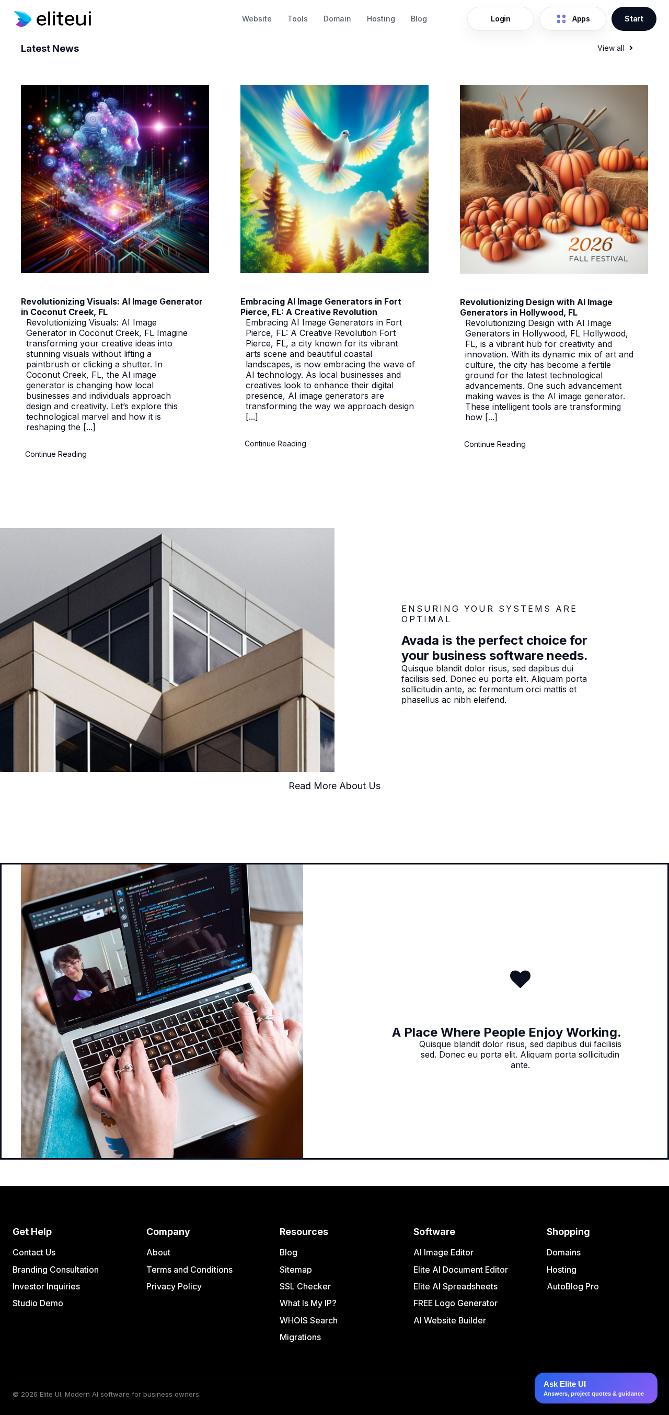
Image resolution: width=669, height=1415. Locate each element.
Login (501, 18)
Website (257, 18)
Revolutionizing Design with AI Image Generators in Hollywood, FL (536, 307)
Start (634, 18)
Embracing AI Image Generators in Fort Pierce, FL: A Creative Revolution (320, 306)
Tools (297, 18)
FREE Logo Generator (455, 1303)
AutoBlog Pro (573, 1286)
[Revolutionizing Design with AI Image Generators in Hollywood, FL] (554, 270)
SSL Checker (305, 1286)
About (158, 1252)
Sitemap (296, 1269)
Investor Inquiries (46, 1286)
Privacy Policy (174, 1286)
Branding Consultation (56, 1269)
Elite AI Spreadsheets (455, 1286)
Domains (564, 1252)
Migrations (300, 1337)
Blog (419, 18)
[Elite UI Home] (121, 19)
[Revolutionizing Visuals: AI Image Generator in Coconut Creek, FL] (115, 270)
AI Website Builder (449, 1320)
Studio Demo (38, 1303)
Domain (337, 18)
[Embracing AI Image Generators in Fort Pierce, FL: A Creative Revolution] (334, 270)
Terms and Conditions (189, 1269)
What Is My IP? (308, 1303)
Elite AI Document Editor (460, 1269)
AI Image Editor (443, 1252)
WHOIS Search (309, 1320)
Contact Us (34, 1252)
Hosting (381, 18)
